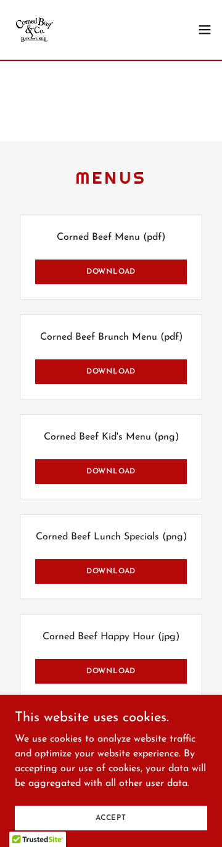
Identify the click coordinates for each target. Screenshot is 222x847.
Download (111, 272)
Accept (111, 817)
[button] (204, 29)
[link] (34, 29)
